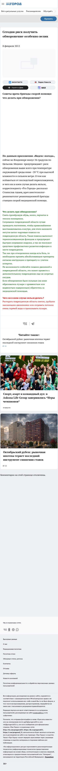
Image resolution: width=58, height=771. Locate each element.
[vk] (25, 324)
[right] (55, 11)
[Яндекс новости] (42, 82)
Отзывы (6, 668)
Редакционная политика (12, 649)
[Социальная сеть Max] (42, 88)
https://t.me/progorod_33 (12, 732)
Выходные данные (10, 639)
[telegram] (33, 324)
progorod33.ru (38, 713)
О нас (5, 644)
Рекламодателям (33, 11)
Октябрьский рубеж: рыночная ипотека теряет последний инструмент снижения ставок (26, 342)
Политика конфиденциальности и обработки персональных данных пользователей (28, 684)
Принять (48, 19)
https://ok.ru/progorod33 (33, 730)
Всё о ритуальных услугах (12, 11)
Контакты (7, 664)
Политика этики (9, 654)
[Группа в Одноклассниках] (9, 629)
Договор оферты (9, 673)
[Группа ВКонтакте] (15, 82)
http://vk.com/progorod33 (13, 730)
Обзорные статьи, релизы (13, 659)
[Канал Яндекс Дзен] (15, 88)
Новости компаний (10, 678)
